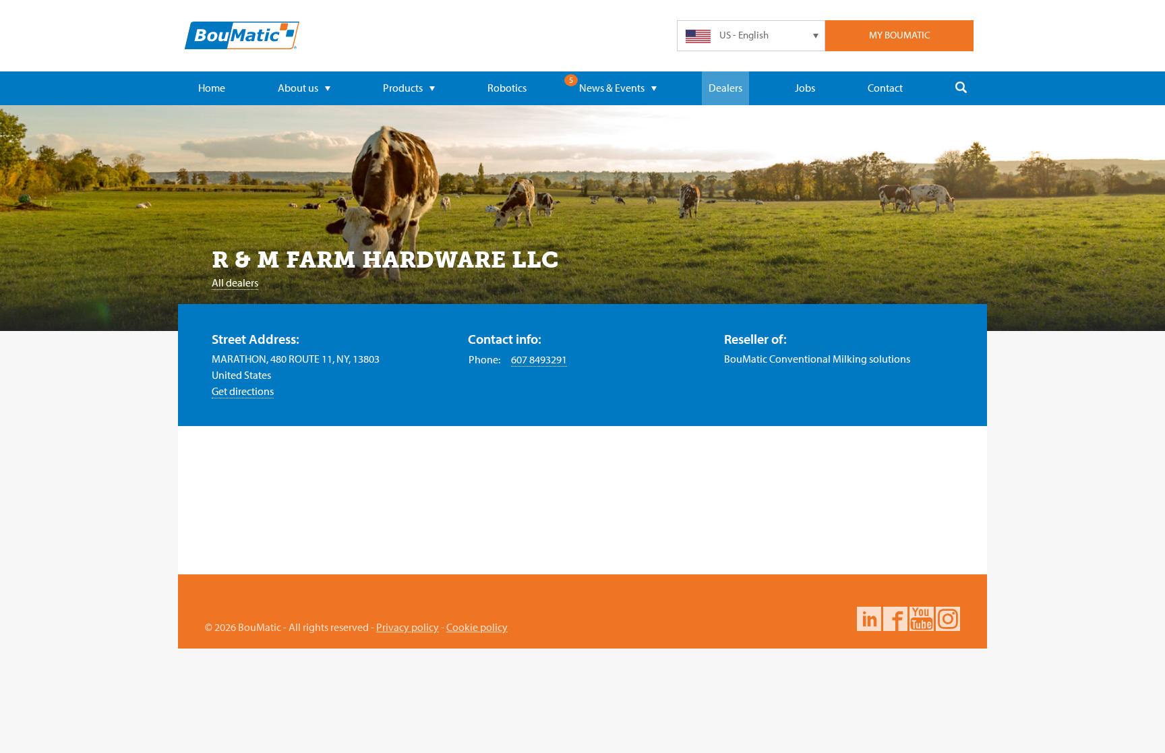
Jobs (805, 87)
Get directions (243, 391)
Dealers (725, 87)
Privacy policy (407, 627)
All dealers (235, 282)
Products (403, 87)
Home (211, 87)
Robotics (507, 87)
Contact (885, 87)
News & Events (612, 87)
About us (298, 87)
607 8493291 (539, 359)
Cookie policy (477, 627)
